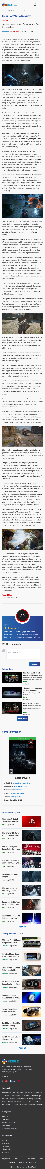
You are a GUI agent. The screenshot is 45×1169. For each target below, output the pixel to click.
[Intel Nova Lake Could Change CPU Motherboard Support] (31, 1044)
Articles (21, 1162)
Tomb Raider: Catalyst (9, 1128)
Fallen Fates (6, 1125)
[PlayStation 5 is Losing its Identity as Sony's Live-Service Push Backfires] (31, 923)
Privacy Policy (6, 1149)
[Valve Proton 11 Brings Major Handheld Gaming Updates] (31, 975)
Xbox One (17, 783)
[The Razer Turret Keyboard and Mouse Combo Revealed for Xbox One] (12, 698)
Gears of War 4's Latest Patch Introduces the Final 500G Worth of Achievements (32, 706)
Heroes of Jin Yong (8, 1122)
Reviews (13, 11)
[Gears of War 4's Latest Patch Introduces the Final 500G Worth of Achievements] (12, 713)
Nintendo (31, 1159)
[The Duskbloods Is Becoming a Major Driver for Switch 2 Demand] (31, 895)
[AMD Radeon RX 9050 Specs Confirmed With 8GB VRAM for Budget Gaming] (31, 989)
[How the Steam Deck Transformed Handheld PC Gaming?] (31, 961)
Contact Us (5, 1152)
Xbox (16, 1159)
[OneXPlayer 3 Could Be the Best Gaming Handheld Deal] (31, 1030)
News (41, 1159)
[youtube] (6, 1081)
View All (22, 926)
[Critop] (19, 1081)
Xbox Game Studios (21, 786)
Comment (34, 664)
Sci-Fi (21, 796)
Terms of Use (6, 1146)
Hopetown (5, 1116)
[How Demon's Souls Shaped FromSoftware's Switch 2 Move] (31, 882)
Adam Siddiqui (16, 31)
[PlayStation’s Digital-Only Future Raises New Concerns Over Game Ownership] (31, 826)
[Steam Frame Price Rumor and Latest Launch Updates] (31, 1016)
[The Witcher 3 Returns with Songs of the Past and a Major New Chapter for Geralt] (31, 840)
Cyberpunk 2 (6, 1119)
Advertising (6, 1143)
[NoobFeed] (9, 5)
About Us (5, 1140)
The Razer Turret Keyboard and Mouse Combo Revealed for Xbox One (32, 690)
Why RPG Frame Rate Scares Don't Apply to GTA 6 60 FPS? (21, 1101)
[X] (3, 1081)
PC (23, 1159)
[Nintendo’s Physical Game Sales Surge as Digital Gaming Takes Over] (31, 854)
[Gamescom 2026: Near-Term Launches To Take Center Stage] (31, 909)
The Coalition (19, 790)
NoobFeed (5, 11)
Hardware (32, 1162)
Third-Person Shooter (17, 793)
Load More (22, 718)
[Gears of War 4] (22, 774)
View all (22, 1047)
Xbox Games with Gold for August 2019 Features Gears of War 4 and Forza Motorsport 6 (33, 676)
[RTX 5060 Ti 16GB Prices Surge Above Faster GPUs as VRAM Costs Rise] (31, 947)
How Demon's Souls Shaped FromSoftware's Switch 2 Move (22, 1104)
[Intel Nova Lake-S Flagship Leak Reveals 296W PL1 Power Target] (31, 1003)
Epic (28, 783)
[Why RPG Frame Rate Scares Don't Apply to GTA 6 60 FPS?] (31, 868)
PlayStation (6, 1159)
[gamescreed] (12, 1081)
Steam (24, 783)
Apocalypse (14, 796)
